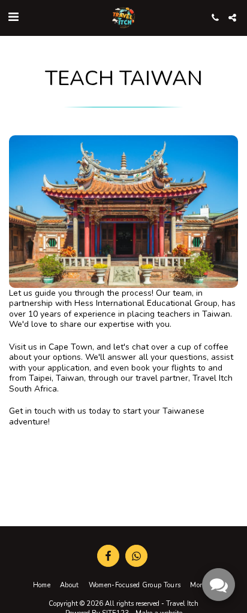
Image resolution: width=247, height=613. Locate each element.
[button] (13, 17)
